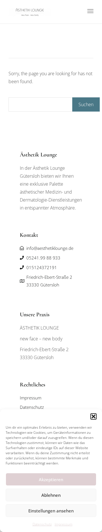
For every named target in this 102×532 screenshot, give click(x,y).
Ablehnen (51, 495)
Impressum (64, 524)
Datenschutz (42, 524)
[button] (93, 416)
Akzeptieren (51, 479)
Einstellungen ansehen (51, 511)
